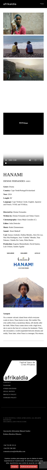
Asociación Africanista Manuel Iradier (16, 431)
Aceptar (14, 466)
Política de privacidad (29, 466)
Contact (7, 382)
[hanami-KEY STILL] (23, 24)
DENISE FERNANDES (14, 181)
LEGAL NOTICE (9, 391)
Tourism (6, 385)
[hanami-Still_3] (23, 70)
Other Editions (10, 388)
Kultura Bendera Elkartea (12, 434)
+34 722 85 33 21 (9, 445)
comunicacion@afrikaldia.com (14, 451)
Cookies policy (10, 397)
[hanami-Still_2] (23, 47)
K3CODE (23, 422)
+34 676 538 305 (9, 448)
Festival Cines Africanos (20, 418)
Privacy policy (10, 394)
